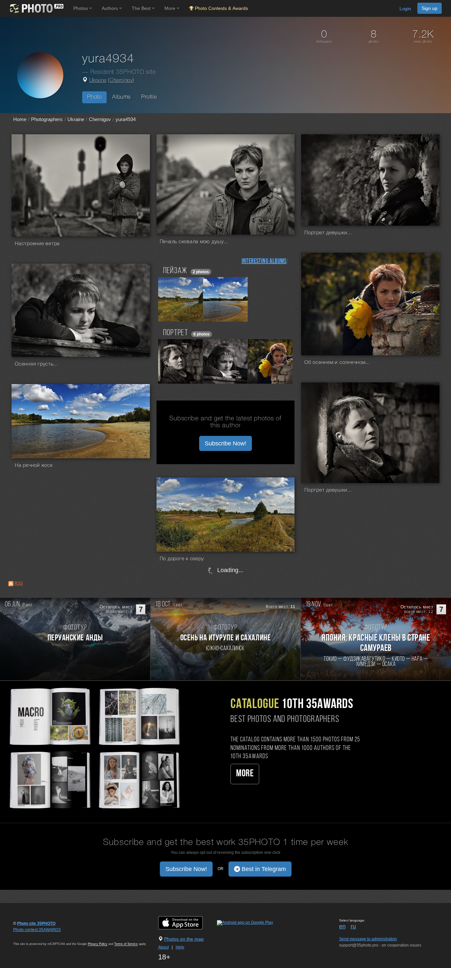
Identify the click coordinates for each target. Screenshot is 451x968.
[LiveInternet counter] (27, 936)
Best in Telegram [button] (263, 869)
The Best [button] (142, 8)
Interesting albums (264, 261)
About (163, 947)
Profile (149, 97)
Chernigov (121, 80)
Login (405, 8)
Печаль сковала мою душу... (194, 242)
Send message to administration (368, 939)
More (245, 774)
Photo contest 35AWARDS (37, 929)
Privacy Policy (97, 944)
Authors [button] (110, 8)
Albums (121, 97)
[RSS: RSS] (11, 583)
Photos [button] (81, 8)
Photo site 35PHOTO (36, 923)
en (342, 926)
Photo (94, 97)
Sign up (429, 8)
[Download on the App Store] (187, 922)
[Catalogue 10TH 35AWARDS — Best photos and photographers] (94, 747)
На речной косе (34, 465)
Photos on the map (184, 939)
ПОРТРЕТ (175, 333)
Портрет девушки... (328, 233)
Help (180, 947)
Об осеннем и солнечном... (337, 362)
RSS (19, 583)
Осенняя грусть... (36, 364)
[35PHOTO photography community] (35, 8)
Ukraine (98, 80)
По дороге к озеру (182, 559)
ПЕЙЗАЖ (175, 271)
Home (19, 119)
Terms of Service (126, 944)
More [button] (170, 8)
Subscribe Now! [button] (225, 443)
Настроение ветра (37, 244)
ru (353, 926)
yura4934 (126, 119)
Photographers (47, 119)
